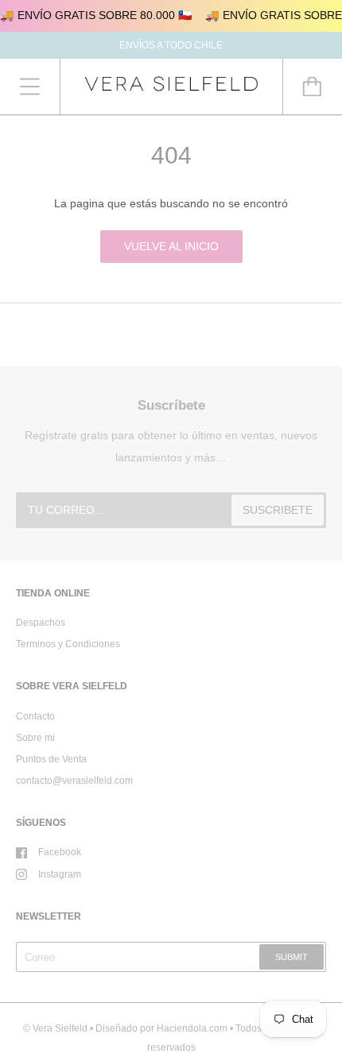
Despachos (40, 622)
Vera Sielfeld (60, 1028)
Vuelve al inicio (171, 246)
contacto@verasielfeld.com (74, 780)
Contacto (35, 716)
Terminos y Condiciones (68, 644)
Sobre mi (35, 737)
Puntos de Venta (51, 759)
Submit (291, 957)
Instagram (59, 874)
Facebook (59, 852)
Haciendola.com (192, 1028)
